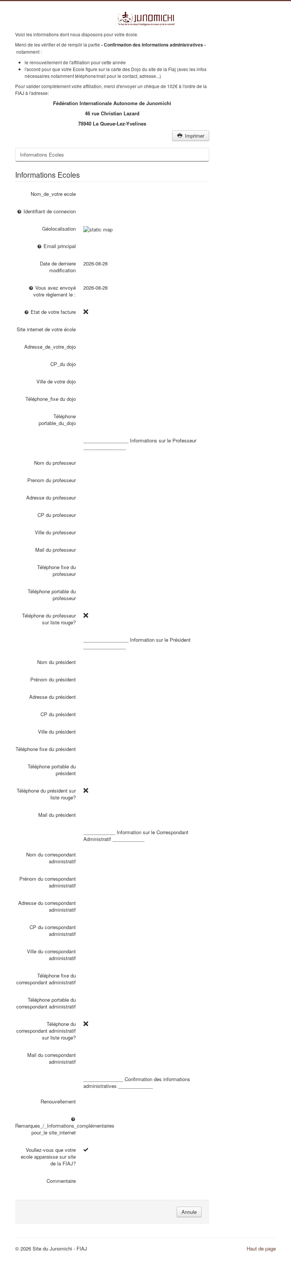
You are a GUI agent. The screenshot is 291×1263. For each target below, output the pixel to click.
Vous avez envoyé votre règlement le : (54, 291)
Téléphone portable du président (52, 770)
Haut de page (261, 1248)
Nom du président (56, 662)
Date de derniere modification (58, 267)
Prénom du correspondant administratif (47, 882)
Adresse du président (52, 696)
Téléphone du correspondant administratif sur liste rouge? (46, 1030)
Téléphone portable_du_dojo (57, 420)
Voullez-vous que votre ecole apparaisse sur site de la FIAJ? (48, 1156)
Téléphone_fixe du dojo (50, 398)
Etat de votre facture (52, 311)
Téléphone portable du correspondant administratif (46, 1003)
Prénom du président (53, 679)
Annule (189, 1211)
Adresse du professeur (51, 497)
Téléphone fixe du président (46, 749)
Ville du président (57, 731)
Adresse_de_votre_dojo (50, 346)
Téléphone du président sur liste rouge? (46, 794)
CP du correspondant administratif (53, 930)
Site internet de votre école (46, 329)
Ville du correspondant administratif (51, 955)
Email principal (59, 246)
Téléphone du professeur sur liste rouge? (49, 619)
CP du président (58, 714)
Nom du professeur (55, 462)
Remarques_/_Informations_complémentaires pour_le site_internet (45, 1129)
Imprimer (193, 135)
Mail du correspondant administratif (51, 1058)
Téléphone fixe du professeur (56, 570)
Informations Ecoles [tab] (42, 154)
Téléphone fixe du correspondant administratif (46, 979)
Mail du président (57, 814)
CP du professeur (57, 514)
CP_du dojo (63, 364)
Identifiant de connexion (49, 211)
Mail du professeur (55, 549)
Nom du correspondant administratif (51, 858)
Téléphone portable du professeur (52, 595)
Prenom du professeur (51, 480)
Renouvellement (58, 1101)
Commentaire (61, 1180)
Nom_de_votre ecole (53, 193)
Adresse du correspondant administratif (47, 906)
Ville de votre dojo (56, 381)
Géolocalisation (59, 228)
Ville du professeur (55, 532)
